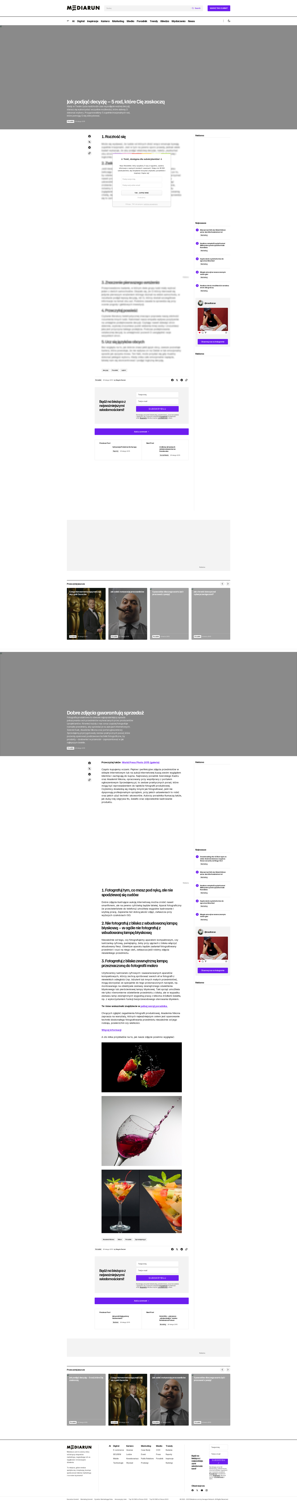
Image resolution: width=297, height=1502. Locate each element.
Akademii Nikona (108, 1239)
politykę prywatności (151, 204)
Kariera (129, 1445)
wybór (124, 370)
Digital (116, 1445)
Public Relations (147, 1458)
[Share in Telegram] (89, 147)
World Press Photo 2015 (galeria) (141, 762)
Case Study (145, 1450)
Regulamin (143, 418)
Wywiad (129, 1463)
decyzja (105, 370)
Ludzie (129, 1454)
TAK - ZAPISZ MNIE (142, 193)
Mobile (116, 1458)
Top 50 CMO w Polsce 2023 (158, 1499)
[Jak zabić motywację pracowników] (127, 614)
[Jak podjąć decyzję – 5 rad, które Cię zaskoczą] (86, 1400)
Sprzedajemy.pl (140, 1239)
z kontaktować (163, 418)
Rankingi (169, 1463)
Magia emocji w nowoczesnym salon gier (213, 273)
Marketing (204, 235)
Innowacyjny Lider (121, 1499)
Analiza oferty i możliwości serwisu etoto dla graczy (214, 287)
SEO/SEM (117, 1454)
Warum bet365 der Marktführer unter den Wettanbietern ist (213, 231)
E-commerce (118, 1450)
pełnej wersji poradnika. (154, 1006)
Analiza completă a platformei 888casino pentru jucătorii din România (212, 245)
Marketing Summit (87, 1499)
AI (110, 1445)
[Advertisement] (212, 178)
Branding (163, 1324)
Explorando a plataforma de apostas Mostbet (212, 260)
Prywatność (163, 416)
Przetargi (144, 1463)
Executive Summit (73, 1499)
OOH (158, 1450)
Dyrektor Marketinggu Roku (103, 1499)
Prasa (158, 1454)
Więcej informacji (111, 1030)
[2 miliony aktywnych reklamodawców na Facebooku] (165, 450)
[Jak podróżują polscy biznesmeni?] (118, 1319)
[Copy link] (89, 153)
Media (159, 1445)
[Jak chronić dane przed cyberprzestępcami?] (211, 614)
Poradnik (71, 121)
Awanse (129, 1450)
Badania (115, 1322)
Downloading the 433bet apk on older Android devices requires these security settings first (213, 859)
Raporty (115, 451)
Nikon (120, 1239)
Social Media (164, 455)
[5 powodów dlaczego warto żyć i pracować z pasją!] (169, 614)
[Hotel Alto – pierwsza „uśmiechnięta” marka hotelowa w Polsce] (165, 1319)
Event (143, 1454)
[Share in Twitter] (89, 142)
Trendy (169, 1445)
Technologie (118, 1463)
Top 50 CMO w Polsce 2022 (138, 1499)
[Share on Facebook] (89, 136)
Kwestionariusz (132, 1458)
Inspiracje (170, 1458)
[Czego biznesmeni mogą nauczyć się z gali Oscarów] (86, 614)
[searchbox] (147, 8)
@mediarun (210, 303)
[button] (68, 21)
